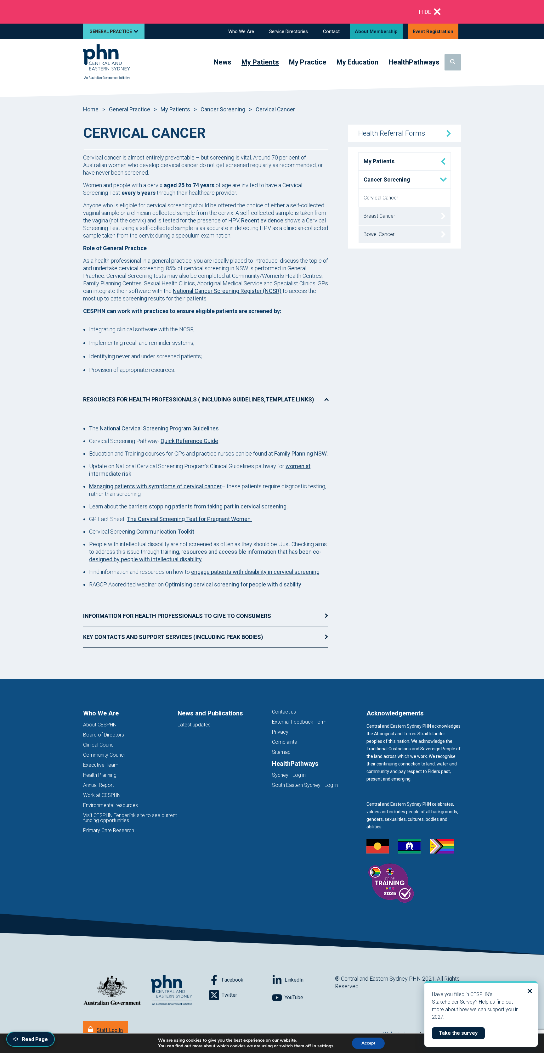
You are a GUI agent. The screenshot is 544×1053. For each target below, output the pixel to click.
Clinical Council (99, 745)
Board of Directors (103, 735)
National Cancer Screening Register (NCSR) (227, 291)
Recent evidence (263, 220)
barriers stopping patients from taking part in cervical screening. (207, 506)
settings (325, 1046)
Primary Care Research (108, 830)
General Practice (129, 109)
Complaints (284, 742)
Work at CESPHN (102, 795)
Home (91, 109)
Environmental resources (110, 805)
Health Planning (99, 775)
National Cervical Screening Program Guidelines (159, 428)
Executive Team (100, 765)
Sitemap (281, 752)
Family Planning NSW (300, 453)
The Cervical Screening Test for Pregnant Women (189, 519)
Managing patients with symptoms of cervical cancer (155, 486)
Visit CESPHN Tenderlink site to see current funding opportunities (130, 817)
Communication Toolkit (165, 531)
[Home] (106, 62)
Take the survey (461, 1033)
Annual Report (98, 785)
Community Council (104, 755)
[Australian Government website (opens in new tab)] (112, 990)
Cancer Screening (223, 109)
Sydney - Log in (289, 775)
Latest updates (194, 725)
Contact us (284, 712)
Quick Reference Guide (189, 441)
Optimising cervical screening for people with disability (233, 584)
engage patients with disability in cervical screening (255, 572)
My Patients (175, 109)
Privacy (280, 732)
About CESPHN (99, 725)
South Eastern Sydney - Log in (305, 785)
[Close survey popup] (530, 991)
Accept (368, 1043)
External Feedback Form (299, 722)
